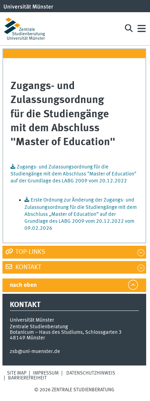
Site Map (17, 373)
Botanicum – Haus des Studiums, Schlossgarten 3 (66, 332)
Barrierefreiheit (27, 378)
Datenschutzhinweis (90, 373)
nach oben (23, 285)
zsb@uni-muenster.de (35, 351)
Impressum (46, 373)
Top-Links (29, 252)
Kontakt (27, 267)
